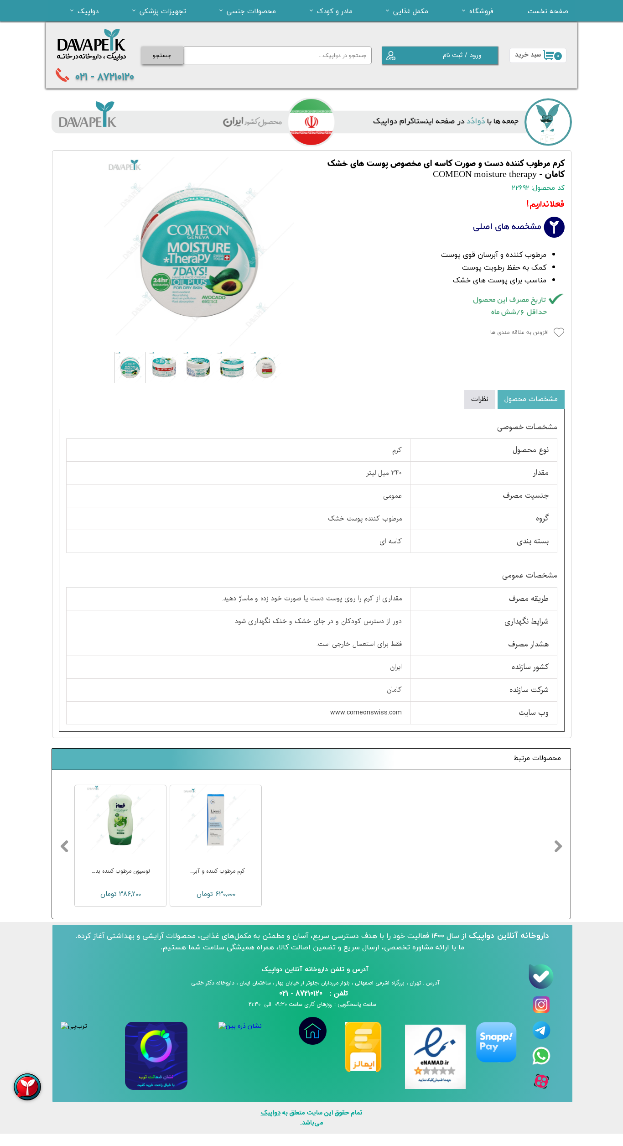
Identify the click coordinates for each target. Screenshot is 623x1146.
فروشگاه (481, 11)
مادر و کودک (335, 11)
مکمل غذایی (410, 11)
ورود (476, 55)
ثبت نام (452, 55)
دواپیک (88, 11)
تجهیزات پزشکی (163, 11)
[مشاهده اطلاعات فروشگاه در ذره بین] (240, 1026)
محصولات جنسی (251, 11)
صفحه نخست (548, 11)
